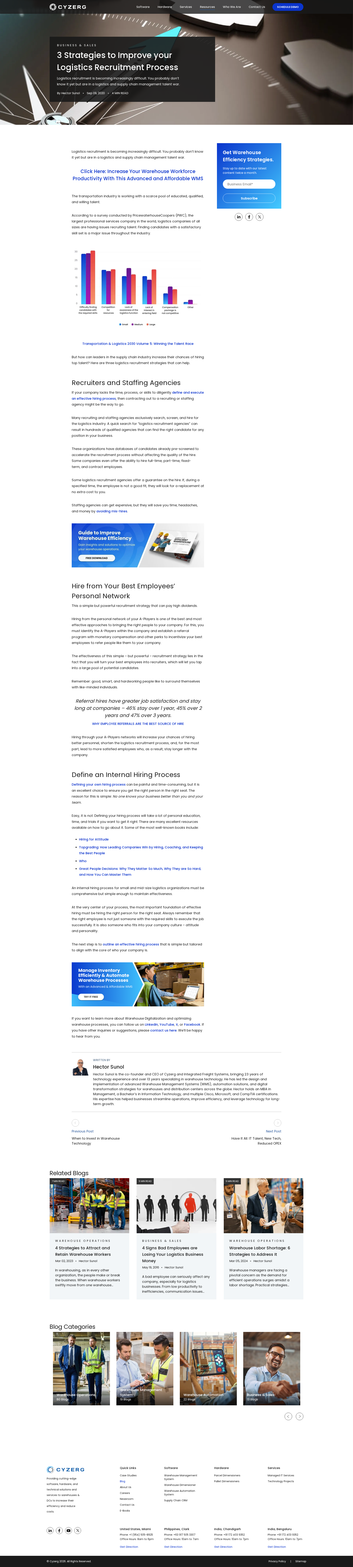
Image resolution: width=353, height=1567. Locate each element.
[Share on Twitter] (259, 217)
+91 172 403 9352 (234, 1534)
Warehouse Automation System (179, 1492)
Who (83, 861)
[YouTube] (68, 1531)
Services (186, 7)
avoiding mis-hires (111, 511)
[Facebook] (59, 1531)
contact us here (163, 1030)
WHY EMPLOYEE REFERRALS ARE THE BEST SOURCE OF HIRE (138, 723)
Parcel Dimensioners (227, 1475)
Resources (207, 7)
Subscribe (249, 198)
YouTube (167, 1024)
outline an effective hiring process (131, 944)
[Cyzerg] (65, 1469)
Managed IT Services (281, 1475)
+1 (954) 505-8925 (141, 1534)
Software (143, 7)
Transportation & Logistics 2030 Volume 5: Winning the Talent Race (138, 343)
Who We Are (232, 7)
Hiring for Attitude (94, 839)
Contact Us (257, 7)
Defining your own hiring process (99, 784)
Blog (122, 1481)
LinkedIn (151, 1024)
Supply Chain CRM (175, 1500)
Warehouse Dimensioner (180, 1485)
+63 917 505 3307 (184, 1534)
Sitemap (300, 1561)
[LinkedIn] (50, 1531)
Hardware (165, 7)
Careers (125, 1493)
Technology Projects (281, 1481)
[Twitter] (77, 1531)
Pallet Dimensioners (226, 1481)
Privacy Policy (277, 1561)
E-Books (125, 1510)
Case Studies (128, 1475)
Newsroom (126, 1499)
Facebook (192, 1024)
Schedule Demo (288, 7)
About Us (125, 1487)
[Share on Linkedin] (239, 217)
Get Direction (129, 1546)
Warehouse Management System (180, 1477)
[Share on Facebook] (249, 217)
